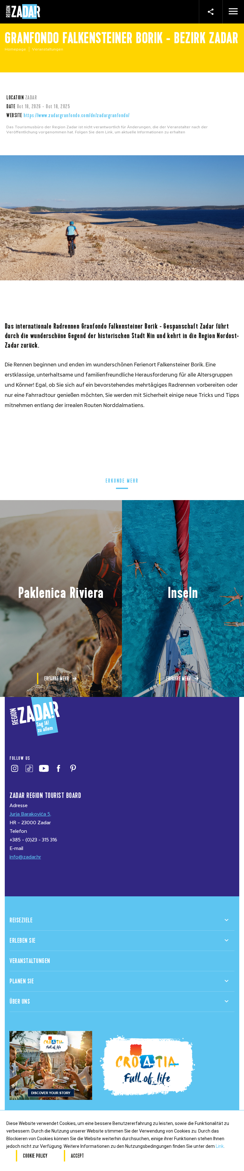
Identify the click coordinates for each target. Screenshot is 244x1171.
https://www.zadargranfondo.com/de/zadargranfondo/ (77, 115)
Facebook (58, 768)
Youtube (44, 768)
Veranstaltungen (30, 961)
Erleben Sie (23, 940)
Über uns (20, 1001)
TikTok (29, 768)
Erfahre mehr (56, 678)
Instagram (14, 768)
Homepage (15, 49)
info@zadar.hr (25, 857)
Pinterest (73, 768)
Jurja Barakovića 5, (30, 814)
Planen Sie (22, 981)
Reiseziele (21, 920)
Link (220, 1146)
